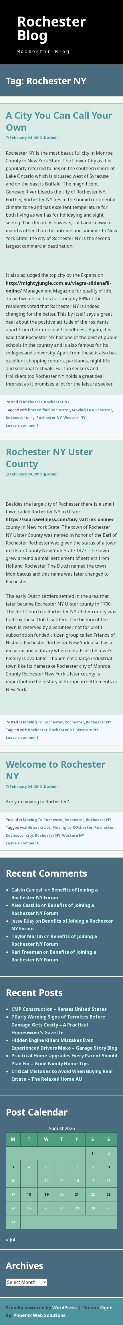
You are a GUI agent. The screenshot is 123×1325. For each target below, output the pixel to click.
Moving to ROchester (92, 409)
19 (46, 1194)
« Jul (10, 1240)
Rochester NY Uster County (49, 457)
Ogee (106, 1307)
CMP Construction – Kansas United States (59, 1009)
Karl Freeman (26, 952)
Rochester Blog (51, 28)
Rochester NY (57, 401)
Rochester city (19, 835)
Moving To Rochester (43, 722)
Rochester (32, 401)
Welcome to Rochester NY (55, 770)
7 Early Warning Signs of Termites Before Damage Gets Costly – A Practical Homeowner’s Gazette (58, 1024)
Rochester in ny (20, 417)
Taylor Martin (27, 936)
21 (77, 1194)
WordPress (64, 1307)
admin (53, 137)
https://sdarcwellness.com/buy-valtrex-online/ (60, 519)
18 (29, 1194)
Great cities (39, 827)
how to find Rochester (49, 409)
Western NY (75, 417)
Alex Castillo (25, 905)
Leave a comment (22, 425)
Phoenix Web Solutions (39, 1315)
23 (108, 1194)
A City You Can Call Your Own (59, 121)
